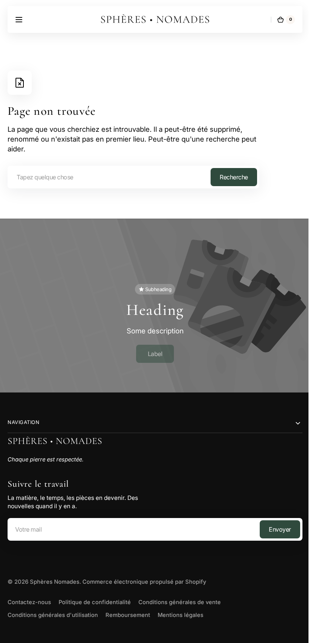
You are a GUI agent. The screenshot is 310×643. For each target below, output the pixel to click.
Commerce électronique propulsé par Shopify (144, 578)
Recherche (234, 177)
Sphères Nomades (54, 578)
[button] (19, 19)
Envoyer (274, 526)
